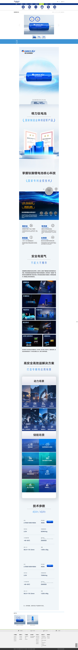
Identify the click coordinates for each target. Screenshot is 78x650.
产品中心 (37, 634)
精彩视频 (20, 639)
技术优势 (31, 634)
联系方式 (48, 636)
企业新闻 (20, 636)
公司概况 (15, 634)
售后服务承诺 (43, 636)
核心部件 (26, 639)
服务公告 (43, 634)
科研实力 (15, 639)
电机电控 (37, 643)
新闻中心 (20, 634)
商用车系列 (37, 636)
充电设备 (37, 642)
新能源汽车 (26, 636)
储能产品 (37, 639)
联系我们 (48, 634)
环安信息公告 (43, 642)
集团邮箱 (63, 1)
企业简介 (15, 636)
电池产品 (37, 640)
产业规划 (26, 634)
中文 (59, 1)
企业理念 (15, 640)
